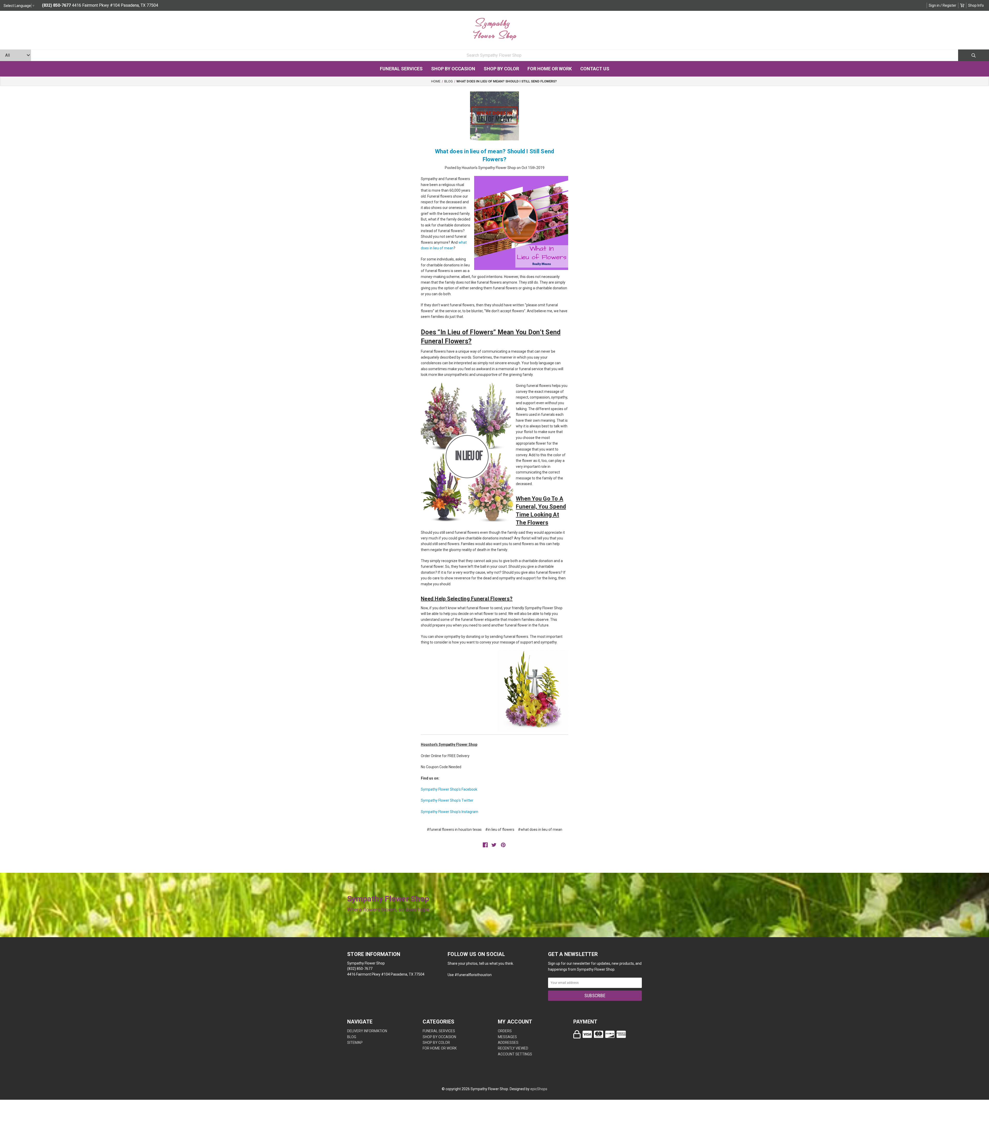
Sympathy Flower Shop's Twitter (447, 800)
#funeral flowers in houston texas (454, 829)
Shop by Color (501, 68)
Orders (505, 1031)
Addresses (508, 1042)
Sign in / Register (942, 5)
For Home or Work (549, 68)
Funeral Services (401, 68)
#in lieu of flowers (499, 829)
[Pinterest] (503, 845)
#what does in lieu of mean (540, 829)
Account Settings (515, 1054)
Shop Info (976, 5)
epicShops (538, 1089)
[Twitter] (494, 845)
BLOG (351, 1037)
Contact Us (594, 68)
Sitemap (355, 1042)
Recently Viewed (513, 1048)
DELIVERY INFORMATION (367, 1031)
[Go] (973, 55)
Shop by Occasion (453, 68)
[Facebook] (485, 845)
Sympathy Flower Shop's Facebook (449, 789)
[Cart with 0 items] (962, 5)
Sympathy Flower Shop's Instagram (449, 812)
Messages (507, 1037)
